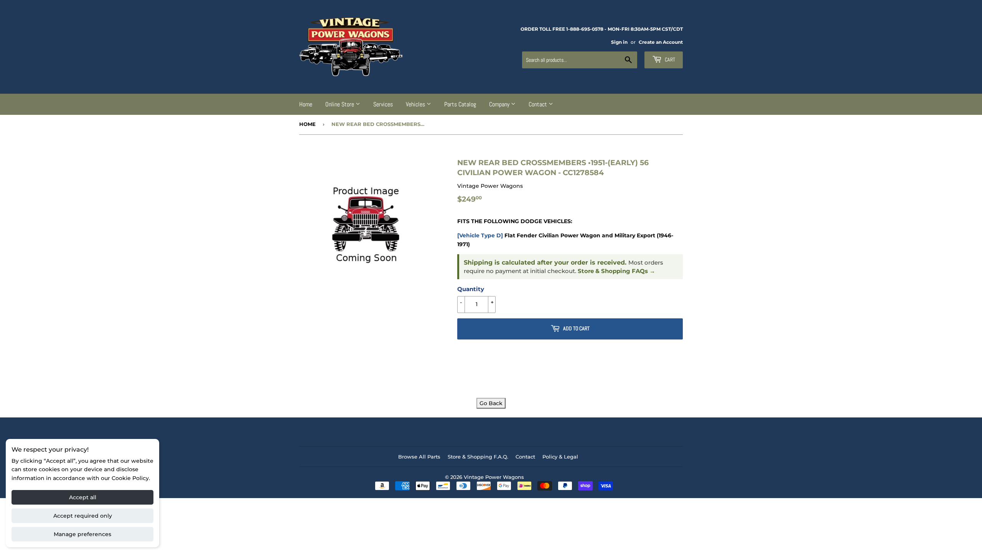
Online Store (340, 104)
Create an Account (661, 42)
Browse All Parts (419, 457)
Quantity (470, 289)
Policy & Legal (560, 457)
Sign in (619, 42)
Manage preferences (82, 534)
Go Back (491, 403)
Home (305, 104)
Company (500, 104)
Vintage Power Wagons (494, 477)
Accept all (82, 497)
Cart (669, 59)
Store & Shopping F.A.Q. (478, 457)
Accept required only (82, 515)
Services (383, 104)
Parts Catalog (460, 104)
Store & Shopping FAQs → (616, 271)
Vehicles (416, 104)
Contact (539, 104)
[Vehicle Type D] (480, 235)
